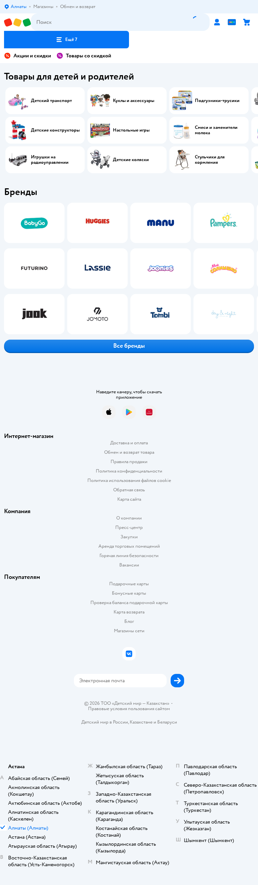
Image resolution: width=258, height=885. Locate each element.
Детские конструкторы (55, 130)
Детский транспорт (51, 100)
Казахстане (141, 722)
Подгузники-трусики (217, 100)
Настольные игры (131, 130)
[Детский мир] (17, 22)
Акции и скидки (32, 55)
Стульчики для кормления (210, 159)
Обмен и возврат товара (129, 452)
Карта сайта (129, 499)
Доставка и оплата (129, 443)
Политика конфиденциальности (129, 471)
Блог (129, 621)
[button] (66, 39)
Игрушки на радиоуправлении (50, 159)
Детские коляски (131, 159)
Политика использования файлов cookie (129, 480)
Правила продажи (129, 461)
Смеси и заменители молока (216, 130)
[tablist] (129, 268)
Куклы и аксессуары (133, 100)
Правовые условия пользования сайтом (129, 708)
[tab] (32, 268)
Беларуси (167, 722)
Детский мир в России (104, 722)
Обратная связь (129, 490)
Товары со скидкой (88, 55)
